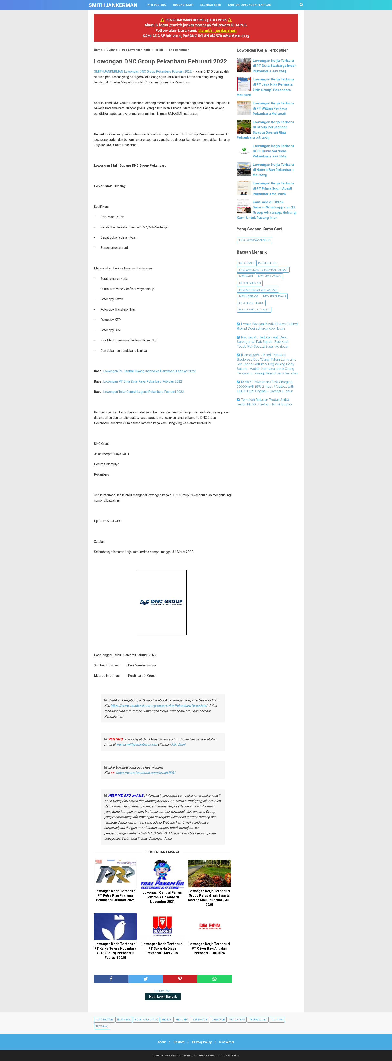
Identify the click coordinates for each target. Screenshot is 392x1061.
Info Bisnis (246, 263)
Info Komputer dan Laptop (258, 289)
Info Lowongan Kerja (255, 239)
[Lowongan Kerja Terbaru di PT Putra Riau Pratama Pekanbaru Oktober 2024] (115, 873)
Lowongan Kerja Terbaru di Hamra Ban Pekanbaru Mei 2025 (273, 170)
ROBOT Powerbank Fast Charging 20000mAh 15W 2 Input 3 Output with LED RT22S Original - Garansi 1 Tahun (265, 386)
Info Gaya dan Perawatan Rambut (263, 269)
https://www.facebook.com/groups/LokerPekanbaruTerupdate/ (159, 705)
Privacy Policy (202, 1042)
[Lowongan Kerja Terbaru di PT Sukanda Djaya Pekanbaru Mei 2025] (162, 926)
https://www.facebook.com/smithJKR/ (146, 773)
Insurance (199, 1019)
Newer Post (163, 991)
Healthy (182, 1019)
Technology (258, 1019)
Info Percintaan (274, 296)
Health (167, 1019)
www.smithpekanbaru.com (136, 744)
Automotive (104, 1019)
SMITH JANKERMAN (113, 5)
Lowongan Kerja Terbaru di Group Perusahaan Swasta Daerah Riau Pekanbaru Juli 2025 (209, 898)
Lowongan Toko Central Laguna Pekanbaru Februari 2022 (143, 392)
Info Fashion (267, 263)
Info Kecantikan (269, 276)
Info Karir (246, 276)
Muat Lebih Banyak (163, 996)
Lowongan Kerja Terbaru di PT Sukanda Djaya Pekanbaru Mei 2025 (162, 948)
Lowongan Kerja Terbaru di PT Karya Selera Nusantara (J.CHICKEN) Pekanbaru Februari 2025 (115, 950)
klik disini (178, 744)
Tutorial (102, 1026)
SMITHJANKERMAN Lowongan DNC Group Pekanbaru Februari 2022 (143, 71)
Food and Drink (146, 1019)
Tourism (277, 1019)
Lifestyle (218, 1019)
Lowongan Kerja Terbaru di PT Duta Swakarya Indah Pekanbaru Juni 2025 (274, 66)
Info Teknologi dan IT (254, 309)
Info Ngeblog (248, 296)
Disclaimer (226, 1042)
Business (123, 1019)
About (162, 1042)
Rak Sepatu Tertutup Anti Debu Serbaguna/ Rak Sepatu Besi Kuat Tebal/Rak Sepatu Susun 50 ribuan (263, 341)
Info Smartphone (251, 303)
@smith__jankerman (217, 30)
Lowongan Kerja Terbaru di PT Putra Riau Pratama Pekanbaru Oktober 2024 (115, 895)
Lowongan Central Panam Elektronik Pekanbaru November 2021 (162, 897)
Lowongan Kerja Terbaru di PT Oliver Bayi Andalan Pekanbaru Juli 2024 (209, 948)
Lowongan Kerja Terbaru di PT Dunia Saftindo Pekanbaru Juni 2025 (273, 151)
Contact (179, 1042)
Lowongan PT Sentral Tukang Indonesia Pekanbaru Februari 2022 (149, 371)
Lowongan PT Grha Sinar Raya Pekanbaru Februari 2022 (142, 381)
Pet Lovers (237, 1019)
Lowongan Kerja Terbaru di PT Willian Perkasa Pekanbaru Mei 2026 (273, 108)
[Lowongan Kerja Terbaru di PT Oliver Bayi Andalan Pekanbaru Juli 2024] (209, 926)
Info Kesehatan (250, 283)
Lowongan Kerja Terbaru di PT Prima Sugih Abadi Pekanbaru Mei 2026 (273, 188)
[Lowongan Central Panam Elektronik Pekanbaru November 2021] (162, 874)
